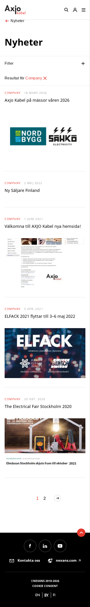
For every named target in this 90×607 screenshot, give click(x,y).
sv (46, 595)
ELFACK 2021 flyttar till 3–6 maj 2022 (40, 316)
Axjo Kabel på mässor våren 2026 (37, 100)
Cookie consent (45, 586)
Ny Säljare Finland (22, 190)
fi (54, 595)
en (37, 595)
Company (34, 78)
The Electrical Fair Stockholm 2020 (38, 406)
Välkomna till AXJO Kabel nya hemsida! (43, 226)
